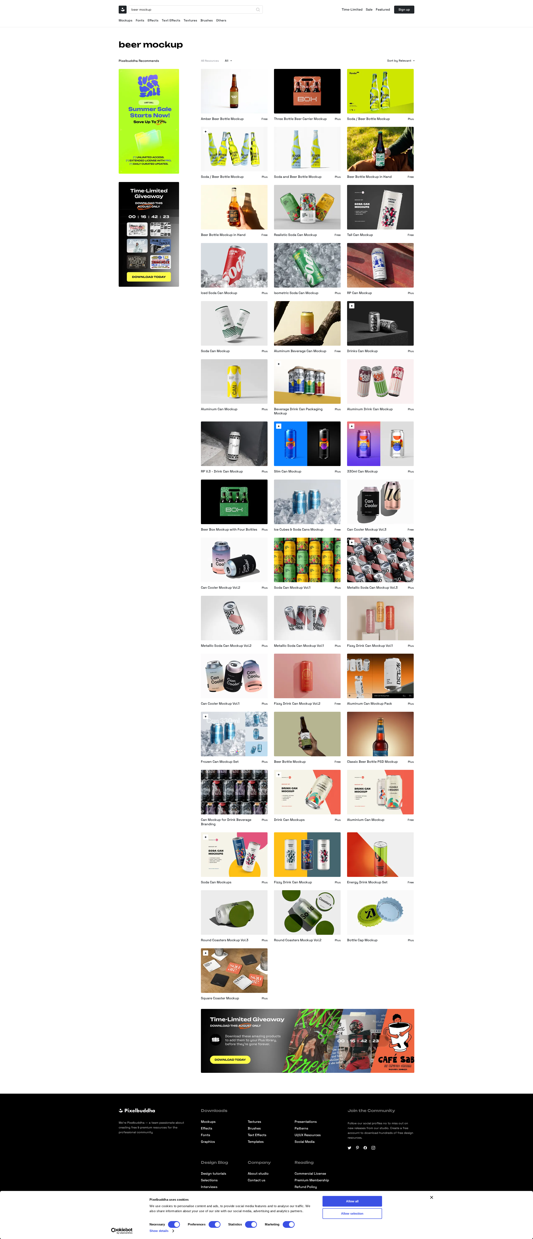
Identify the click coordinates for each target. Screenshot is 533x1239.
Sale (369, 9)
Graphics (208, 1141)
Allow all (352, 1201)
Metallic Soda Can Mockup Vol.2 (226, 646)
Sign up (404, 9)
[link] (205, 131)
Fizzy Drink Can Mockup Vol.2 (297, 704)
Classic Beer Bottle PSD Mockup (372, 762)
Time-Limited (352, 9)
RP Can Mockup (359, 293)
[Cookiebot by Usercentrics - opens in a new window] (122, 1231)
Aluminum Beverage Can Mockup (300, 351)
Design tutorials (213, 1173)
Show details (158, 1231)
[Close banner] (431, 1197)
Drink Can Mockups (289, 820)
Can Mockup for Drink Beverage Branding (226, 822)
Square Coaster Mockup (220, 998)
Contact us (256, 1180)
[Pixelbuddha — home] (123, 10)
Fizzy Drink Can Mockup (293, 882)
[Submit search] (258, 9)
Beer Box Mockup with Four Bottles (229, 529)
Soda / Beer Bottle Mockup (368, 119)
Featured (383, 9)
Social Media (305, 1141)
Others (221, 20)
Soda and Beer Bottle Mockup (297, 177)
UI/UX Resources (308, 1135)
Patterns (301, 1128)
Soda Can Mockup (215, 351)
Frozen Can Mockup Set (220, 762)
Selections (209, 1180)
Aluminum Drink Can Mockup (370, 409)
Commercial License (310, 1173)
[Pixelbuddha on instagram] (373, 1148)
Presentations (306, 1121)
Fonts (140, 20)
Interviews (209, 1187)
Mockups (125, 20)
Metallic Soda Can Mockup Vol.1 (299, 646)
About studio (258, 1173)
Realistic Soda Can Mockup (295, 235)
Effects (153, 20)
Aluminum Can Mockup (219, 409)
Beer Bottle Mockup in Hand (369, 177)
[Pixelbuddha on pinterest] (357, 1148)
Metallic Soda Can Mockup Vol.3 (372, 588)
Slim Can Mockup (287, 471)
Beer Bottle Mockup (290, 762)
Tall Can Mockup (360, 235)
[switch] (214, 1224)
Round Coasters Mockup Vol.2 (297, 940)
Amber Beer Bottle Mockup (222, 119)
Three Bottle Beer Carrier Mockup (300, 119)
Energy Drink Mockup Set (367, 882)
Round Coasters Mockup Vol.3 (224, 940)
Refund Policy (306, 1187)
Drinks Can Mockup (362, 351)
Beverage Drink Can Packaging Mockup (298, 411)
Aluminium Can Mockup (365, 820)
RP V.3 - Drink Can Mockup (222, 471)
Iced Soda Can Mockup (219, 293)
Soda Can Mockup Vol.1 (292, 588)
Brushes (206, 20)
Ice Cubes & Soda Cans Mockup (298, 529)
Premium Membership (312, 1180)
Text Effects (171, 20)
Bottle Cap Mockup (362, 940)
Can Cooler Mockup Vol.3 (366, 529)
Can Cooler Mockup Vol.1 (220, 704)
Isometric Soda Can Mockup (296, 293)
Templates (256, 1141)
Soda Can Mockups (216, 882)
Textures (190, 20)
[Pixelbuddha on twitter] (349, 1148)
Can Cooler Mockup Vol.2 (220, 588)
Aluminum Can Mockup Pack (369, 704)
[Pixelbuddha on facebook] (365, 1148)
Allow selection (352, 1213)
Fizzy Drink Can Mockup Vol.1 (370, 646)
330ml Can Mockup (362, 471)
